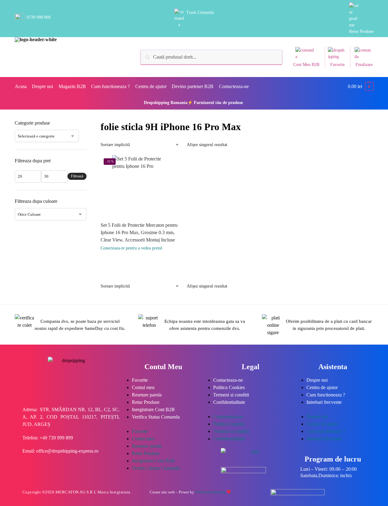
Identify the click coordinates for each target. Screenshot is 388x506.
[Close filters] (88, 123)
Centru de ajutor (322, 387)
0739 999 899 (39, 17)
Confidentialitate (229, 402)
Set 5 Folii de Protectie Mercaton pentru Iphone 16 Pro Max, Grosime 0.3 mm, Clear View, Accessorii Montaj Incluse (139, 232)
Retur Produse (361, 31)
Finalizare (364, 64)
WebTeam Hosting (210, 492)
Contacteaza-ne (228, 380)
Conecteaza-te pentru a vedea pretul (131, 248)
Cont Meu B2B (306, 64)
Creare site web (162, 492)
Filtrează (77, 176)
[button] (361, 86)
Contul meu (143, 387)
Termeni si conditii (231, 394)
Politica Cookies (229, 387)
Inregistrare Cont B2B (153, 409)
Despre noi (317, 380)
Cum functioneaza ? (325, 394)
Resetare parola (147, 394)
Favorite (337, 64)
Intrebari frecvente (324, 402)
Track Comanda (200, 12)
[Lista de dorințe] (180, 164)
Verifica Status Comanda (156, 416)
